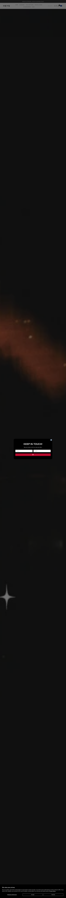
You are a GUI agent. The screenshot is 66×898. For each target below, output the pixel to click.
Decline (53, 894)
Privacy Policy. (52, 891)
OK (33, 454)
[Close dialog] (51, 440)
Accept (32, 894)
